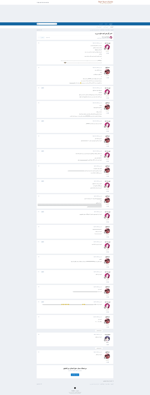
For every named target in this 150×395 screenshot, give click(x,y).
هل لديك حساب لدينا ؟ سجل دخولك (43, 2)
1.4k (107, 344)
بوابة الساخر (99, 38)
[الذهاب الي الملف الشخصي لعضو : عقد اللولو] (107, 71)
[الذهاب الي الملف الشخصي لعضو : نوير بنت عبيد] (111, 37)
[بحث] (38, 24)
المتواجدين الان (98, 26)
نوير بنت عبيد (104, 36)
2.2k (107, 77)
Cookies (73, 390)
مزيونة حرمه (107, 334)
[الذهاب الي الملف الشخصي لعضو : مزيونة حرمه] (107, 338)
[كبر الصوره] (65, 62)
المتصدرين (101, 23)
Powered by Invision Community (75, 393)
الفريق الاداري (106, 26)
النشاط (106, 23)
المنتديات (111, 26)
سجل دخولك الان (75, 374)
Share (47, 37)
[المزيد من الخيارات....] (39, 43)
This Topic (42, 23)
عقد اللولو (107, 67)
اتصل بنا (77, 390)
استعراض (110, 23)
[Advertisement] (75, 13)
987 (107, 53)
